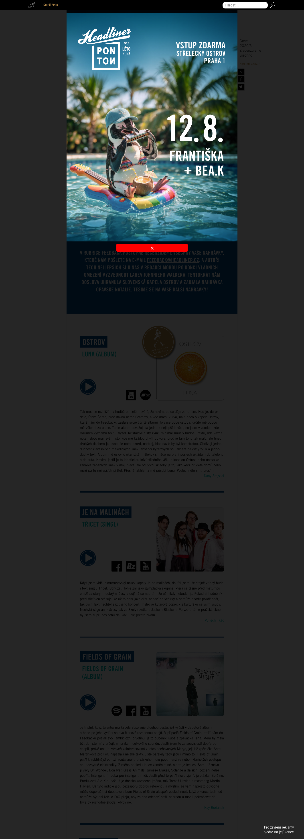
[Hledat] (272, 5)
